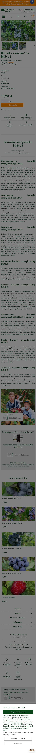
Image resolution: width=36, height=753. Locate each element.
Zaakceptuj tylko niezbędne (18, 738)
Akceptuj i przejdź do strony (18, 712)
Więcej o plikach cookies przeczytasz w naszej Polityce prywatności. (18, 733)
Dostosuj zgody (18, 743)
